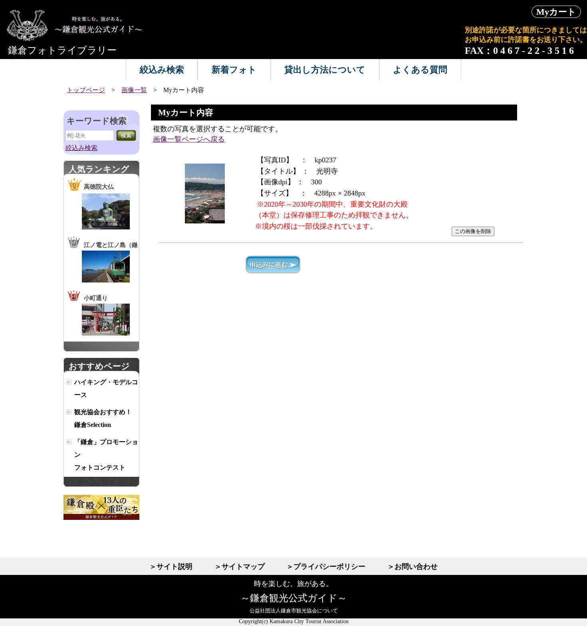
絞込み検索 (162, 70)
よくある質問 (420, 70)
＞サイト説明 (170, 567)
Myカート (556, 12)
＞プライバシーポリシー (325, 567)
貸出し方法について (324, 70)
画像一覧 (134, 90)
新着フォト (234, 70)
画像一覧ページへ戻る (189, 139)
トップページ (86, 90)
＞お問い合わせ (412, 567)
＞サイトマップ (239, 567)
